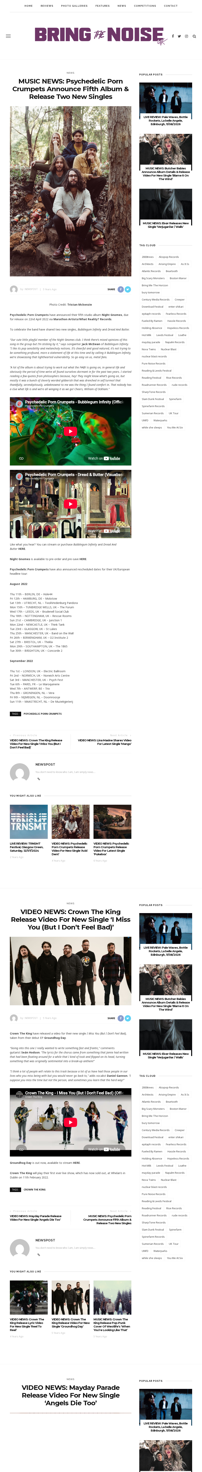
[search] (194, 36)
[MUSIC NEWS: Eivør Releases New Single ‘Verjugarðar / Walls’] (165, 207)
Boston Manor (178, 278)
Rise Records (174, 377)
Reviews (47, 6)
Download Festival (152, 306)
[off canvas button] (8, 36)
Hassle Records (176, 321)
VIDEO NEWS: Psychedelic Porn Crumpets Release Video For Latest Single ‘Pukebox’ (111, 849)
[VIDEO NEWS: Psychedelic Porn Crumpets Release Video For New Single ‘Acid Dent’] (71, 821)
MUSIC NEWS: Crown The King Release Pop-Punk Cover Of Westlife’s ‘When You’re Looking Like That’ (112, 1325)
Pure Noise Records (154, 363)
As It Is (185, 264)
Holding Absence (152, 328)
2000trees (148, 257)
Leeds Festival (164, 335)
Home (28, 6)
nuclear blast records (154, 356)
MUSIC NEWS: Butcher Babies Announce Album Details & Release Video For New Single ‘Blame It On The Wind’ (166, 174)
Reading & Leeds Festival (156, 370)
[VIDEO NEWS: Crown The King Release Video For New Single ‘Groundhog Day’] (71, 1297)
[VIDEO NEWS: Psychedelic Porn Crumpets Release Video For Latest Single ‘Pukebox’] (112, 821)
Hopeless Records (178, 328)
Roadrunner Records (154, 385)
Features (102, 6)
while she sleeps (152, 427)
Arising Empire (167, 264)
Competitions (145, 6)
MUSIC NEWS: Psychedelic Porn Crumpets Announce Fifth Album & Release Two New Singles (107, 1219)
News (122, 6)
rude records (179, 385)
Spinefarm (175, 399)
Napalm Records (175, 342)
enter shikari (175, 306)
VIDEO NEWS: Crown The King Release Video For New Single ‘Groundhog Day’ (71, 1323)
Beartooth (172, 271)
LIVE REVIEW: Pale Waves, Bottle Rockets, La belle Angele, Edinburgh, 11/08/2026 (166, 120)
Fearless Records (176, 313)
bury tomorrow (151, 292)
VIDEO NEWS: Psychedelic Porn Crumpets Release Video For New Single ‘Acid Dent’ (69, 849)
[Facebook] (173, 36)
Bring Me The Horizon (155, 285)
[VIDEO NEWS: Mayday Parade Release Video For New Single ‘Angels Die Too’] (70, 1458)
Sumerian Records (153, 413)
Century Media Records (156, 299)
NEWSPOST (31, 289)
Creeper (180, 299)
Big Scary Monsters (153, 278)
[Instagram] (186, 36)
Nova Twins (149, 349)
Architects (147, 264)
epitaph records (151, 313)
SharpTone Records (154, 392)
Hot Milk (146, 335)
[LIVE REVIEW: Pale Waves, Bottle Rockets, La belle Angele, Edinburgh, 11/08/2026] (165, 100)
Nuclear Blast (168, 349)
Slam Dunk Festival (153, 399)
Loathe (182, 335)
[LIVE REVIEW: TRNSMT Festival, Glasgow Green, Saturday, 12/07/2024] (29, 821)
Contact (171, 6)
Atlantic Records (151, 271)
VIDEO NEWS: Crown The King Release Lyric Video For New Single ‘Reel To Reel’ (27, 1325)
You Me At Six (175, 427)
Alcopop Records (169, 257)
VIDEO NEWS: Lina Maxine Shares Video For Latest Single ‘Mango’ (104, 742)
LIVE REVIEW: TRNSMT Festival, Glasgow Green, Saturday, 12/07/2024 (26, 847)
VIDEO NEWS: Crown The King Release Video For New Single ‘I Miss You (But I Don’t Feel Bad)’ (36, 744)
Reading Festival (151, 377)
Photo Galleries (74, 6)
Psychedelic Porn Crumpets (43, 713)
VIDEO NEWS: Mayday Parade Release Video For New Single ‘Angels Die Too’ (35, 1217)
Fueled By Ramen (152, 321)
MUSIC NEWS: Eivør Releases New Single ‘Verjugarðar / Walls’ (166, 225)
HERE (21, 549)
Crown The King (35, 1189)
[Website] (39, 779)
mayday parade (151, 342)
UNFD (145, 420)
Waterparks (160, 420)
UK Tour (174, 413)
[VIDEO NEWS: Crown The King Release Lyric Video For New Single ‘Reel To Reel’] (29, 1297)
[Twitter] (179, 36)
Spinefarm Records (153, 406)
